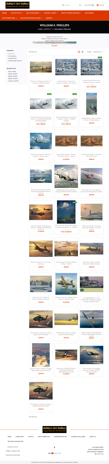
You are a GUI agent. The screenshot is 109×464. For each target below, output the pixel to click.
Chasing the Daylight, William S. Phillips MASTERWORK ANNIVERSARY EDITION (66, 370)
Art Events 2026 (8, 18)
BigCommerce (57, 462)
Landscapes (20, 436)
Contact (49, 18)
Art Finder (89, 13)
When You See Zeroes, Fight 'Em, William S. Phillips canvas (41, 155)
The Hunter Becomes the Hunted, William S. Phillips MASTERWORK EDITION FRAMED (41, 119)
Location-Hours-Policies (30, 18)
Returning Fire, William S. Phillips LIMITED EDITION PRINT (41, 333)
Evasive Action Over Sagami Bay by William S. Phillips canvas (66, 298)
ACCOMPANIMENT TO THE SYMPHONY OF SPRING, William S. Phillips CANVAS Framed (91, 299)
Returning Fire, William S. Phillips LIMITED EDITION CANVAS (41, 405)
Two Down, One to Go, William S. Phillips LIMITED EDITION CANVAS (91, 191)
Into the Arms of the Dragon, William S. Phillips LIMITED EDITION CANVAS (91, 370)
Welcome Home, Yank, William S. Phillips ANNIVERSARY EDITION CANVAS (91, 334)
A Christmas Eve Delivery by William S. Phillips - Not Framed (66, 82)
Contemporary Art (60, 436)
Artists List (16, 13)
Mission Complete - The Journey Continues (41, 263)
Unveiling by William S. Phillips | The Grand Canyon (91, 155)
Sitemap (75, 462)
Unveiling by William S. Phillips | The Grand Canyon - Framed (66, 155)
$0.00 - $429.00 (12, 71)
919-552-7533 (99, 454)
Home (4, 13)
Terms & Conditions (13, 451)
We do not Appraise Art (15, 441)
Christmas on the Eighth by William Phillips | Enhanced (40, 298)
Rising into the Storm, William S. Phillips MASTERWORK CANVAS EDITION (41, 191)
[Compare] (49, 66)
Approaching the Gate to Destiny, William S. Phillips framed (91, 119)
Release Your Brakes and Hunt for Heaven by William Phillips (41, 82)
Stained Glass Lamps (78, 436)
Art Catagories (32, 13)
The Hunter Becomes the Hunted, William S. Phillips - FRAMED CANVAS (66, 119)
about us (93, 436)
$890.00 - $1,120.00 (13, 78)
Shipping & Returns (13, 455)
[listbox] (98, 51)
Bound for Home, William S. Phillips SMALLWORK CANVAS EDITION (41, 369)
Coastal (31, 436)
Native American (44, 436)
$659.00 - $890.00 (12, 76)
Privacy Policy (13, 447)
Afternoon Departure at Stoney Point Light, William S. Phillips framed (91, 227)
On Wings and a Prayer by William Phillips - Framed (66, 263)
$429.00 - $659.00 (12, 74)
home (9, 436)
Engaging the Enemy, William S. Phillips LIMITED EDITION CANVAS (66, 191)
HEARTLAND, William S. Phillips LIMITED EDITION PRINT (66, 333)
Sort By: (89, 51)
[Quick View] (49, 58)
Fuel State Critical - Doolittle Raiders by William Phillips (91, 263)
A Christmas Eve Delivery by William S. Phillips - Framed (91, 81)
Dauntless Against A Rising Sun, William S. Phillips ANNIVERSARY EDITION (41, 227)
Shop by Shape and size (70, 13)
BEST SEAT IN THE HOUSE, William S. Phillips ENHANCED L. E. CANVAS (66, 226)
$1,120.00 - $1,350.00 (13, 81)
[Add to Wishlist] (49, 62)
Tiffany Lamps (50, 13)
